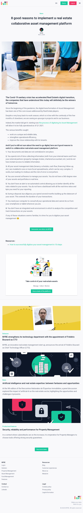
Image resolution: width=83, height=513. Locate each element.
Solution (4, 468)
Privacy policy (46, 489)
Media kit (45, 473)
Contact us (5, 487)
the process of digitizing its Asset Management (58, 123)
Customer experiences (49, 468)
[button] (80, 3)
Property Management (9, 471)
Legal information (48, 492)
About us (45, 471)
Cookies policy (46, 487)
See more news (41, 449)
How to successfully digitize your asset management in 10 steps (36, 244)
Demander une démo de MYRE (41, 229)
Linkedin (4, 489)
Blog (43, 465)
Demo (64, 3)
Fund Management (8, 476)
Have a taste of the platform (41, 291)
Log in (73, 3)
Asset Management (8, 473)
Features (4, 479)
